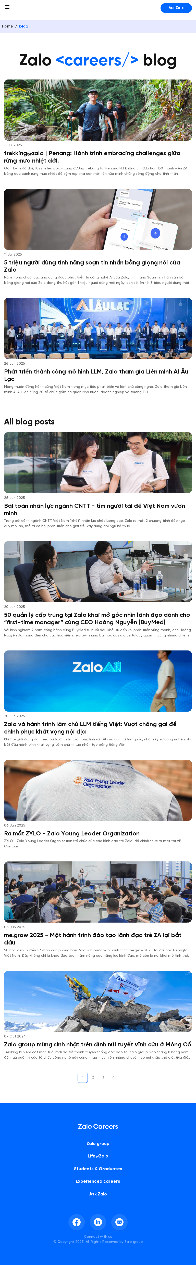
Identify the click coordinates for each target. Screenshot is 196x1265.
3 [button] (103, 1078)
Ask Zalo (176, 8)
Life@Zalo (98, 1156)
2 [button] (93, 1078)
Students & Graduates (98, 1169)
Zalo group (98, 1143)
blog (23, 26)
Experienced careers (98, 1181)
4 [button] (113, 1078)
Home (7, 26)
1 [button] (82, 1078)
